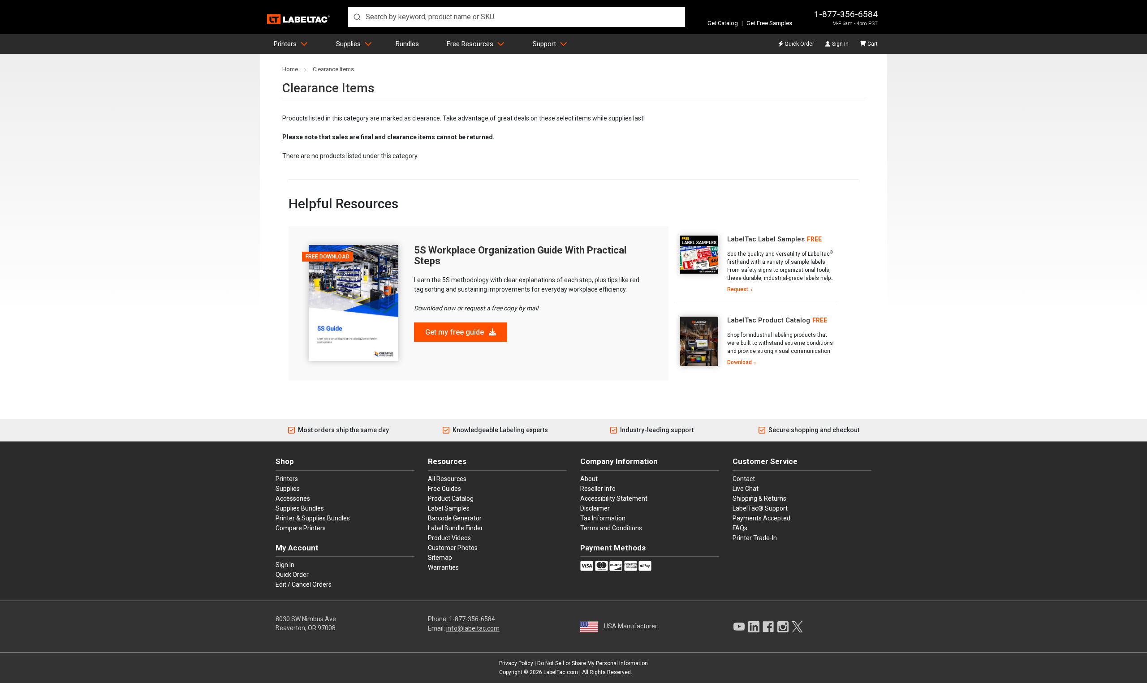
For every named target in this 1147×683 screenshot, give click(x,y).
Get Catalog (722, 23)
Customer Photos (453, 547)
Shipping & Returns (759, 498)
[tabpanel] (756, 264)
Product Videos (449, 537)
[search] (517, 17)
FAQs (740, 528)
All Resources (447, 478)
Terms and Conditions (611, 528)
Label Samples (449, 508)
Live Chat (746, 488)
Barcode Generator (455, 518)
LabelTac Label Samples (766, 239)
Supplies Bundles (300, 508)
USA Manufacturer (630, 626)
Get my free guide (455, 332)
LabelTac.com (560, 672)
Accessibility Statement (613, 498)
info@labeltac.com (473, 628)
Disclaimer (595, 508)
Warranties (443, 567)
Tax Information (602, 518)
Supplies (348, 44)
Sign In (840, 44)
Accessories (293, 498)
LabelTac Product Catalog (768, 320)
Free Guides (444, 488)
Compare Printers (301, 528)
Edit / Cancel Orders (304, 584)
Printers (285, 44)
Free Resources (470, 44)
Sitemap (440, 557)
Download (739, 362)
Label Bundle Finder (455, 528)
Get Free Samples (769, 23)
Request (737, 289)
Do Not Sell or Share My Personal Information (592, 663)
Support (544, 44)
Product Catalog (451, 498)
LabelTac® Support (760, 508)
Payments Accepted (761, 518)
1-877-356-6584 (846, 14)
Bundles (407, 44)
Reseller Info (598, 488)
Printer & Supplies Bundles (313, 518)
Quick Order (799, 44)
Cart (872, 44)
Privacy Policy (516, 663)
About (589, 478)
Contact (744, 478)
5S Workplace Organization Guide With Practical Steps (520, 255)
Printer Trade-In (755, 537)
